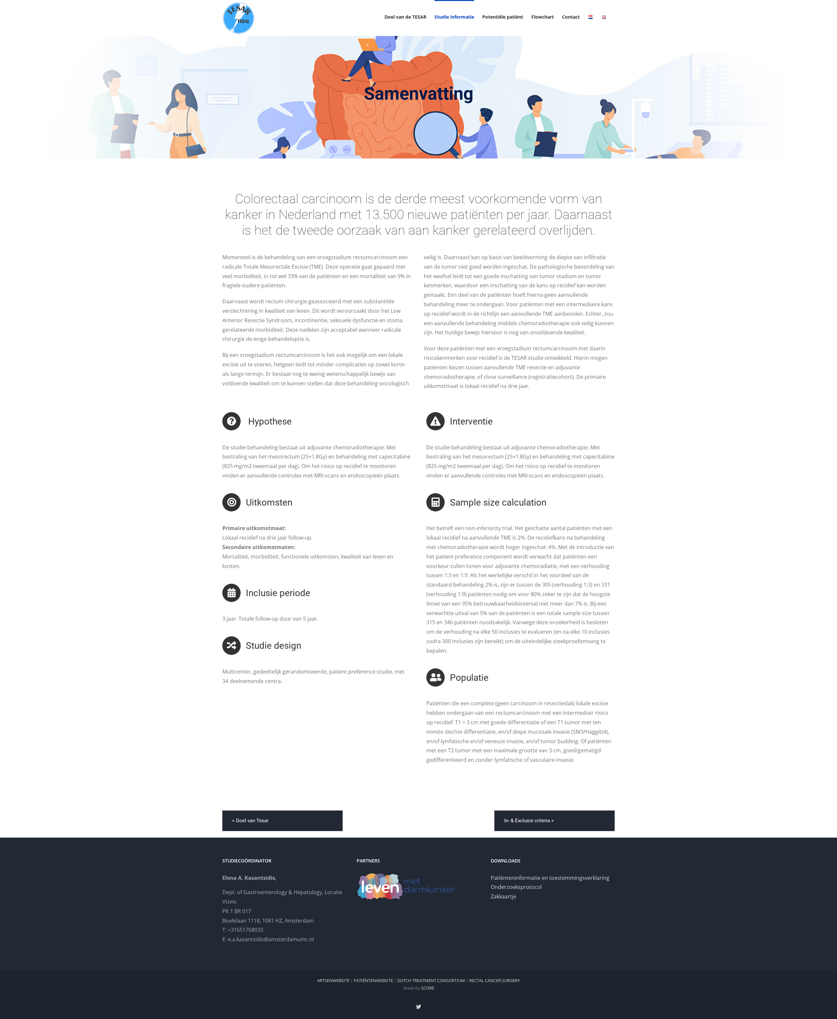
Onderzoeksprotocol (516, 887)
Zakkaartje (503, 896)
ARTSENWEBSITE (333, 980)
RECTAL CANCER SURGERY (494, 980)
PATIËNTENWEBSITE (373, 980)
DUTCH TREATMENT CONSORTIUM (431, 980)
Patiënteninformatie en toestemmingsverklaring (550, 877)
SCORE (427, 988)
